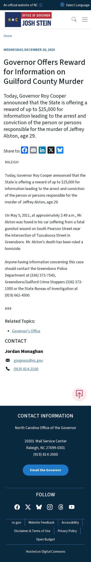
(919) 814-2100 (26, 369)
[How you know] (40, 5)
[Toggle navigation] (85, 19)
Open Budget (45, 539)
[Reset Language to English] (62, 5)
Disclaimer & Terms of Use (32, 530)
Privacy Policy (67, 530)
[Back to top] (79, 394)
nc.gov (16, 522)
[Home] (28, 15)
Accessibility (70, 522)
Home (8, 36)
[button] (71, 19)
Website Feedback (41, 522)
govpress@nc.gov (28, 360)
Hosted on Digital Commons (45, 551)
